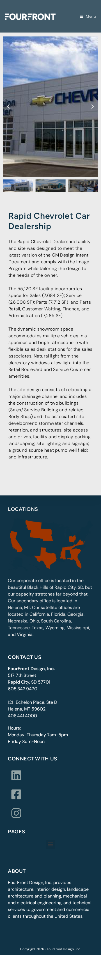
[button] (8, 106)
